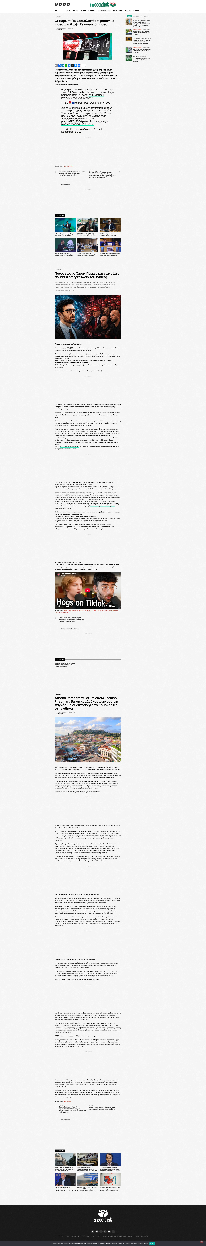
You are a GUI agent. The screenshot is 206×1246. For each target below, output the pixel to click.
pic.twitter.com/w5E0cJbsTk (77, 97)
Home (68, 11)
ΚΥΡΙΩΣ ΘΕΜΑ (69, 166)
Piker (66, 610)
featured (68, 1101)
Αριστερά (90, 610)
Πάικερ (105, 610)
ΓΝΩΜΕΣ (128, 11)
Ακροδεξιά (83, 610)
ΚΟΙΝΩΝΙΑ (136, 11)
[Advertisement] (88, 149)
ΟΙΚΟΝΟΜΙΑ (92, 11)
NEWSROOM (60, 29)
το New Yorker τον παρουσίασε (69, 447)
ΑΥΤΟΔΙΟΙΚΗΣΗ (118, 11)
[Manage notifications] (201, 1242)
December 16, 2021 (100, 102)
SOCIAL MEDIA (74, 610)
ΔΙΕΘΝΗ (83, 11)
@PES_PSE (74, 121)
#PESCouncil (96, 94)
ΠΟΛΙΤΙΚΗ (76, 11)
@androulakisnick (72, 107)
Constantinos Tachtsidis (64, 292)
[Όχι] (204, 1243)
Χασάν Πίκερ (65, 612)
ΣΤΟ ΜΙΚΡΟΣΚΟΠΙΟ (104, 11)
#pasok (84, 121)
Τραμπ (58, 612)
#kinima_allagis (98, 121)
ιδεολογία (98, 610)
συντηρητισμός (113, 610)
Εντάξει (152, 1243)
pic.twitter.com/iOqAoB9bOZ (77, 124)
